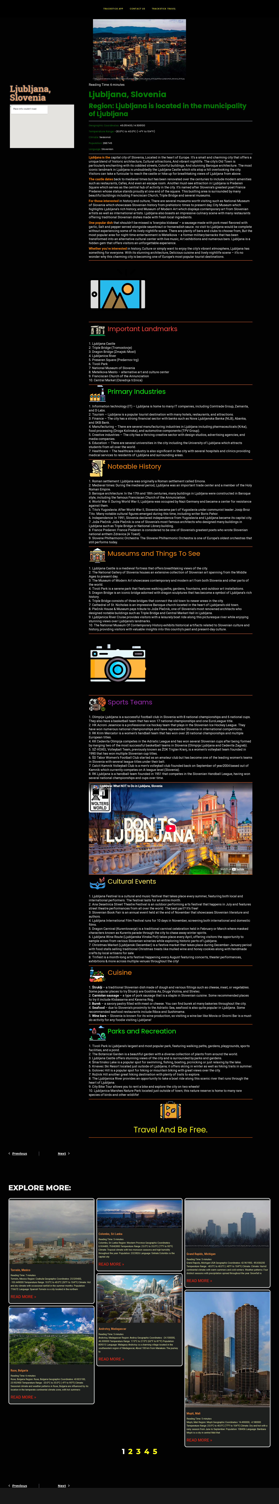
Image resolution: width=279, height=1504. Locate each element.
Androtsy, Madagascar (112, 1329)
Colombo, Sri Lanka (110, 1234)
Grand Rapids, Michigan (201, 1254)
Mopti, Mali (193, 1413)
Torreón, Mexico (20, 1270)
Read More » (23, 1297)
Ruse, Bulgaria (19, 1370)
